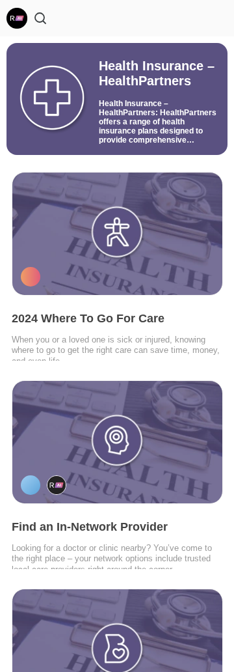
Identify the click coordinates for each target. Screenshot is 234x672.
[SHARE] (195, 276)
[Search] (40, 18)
